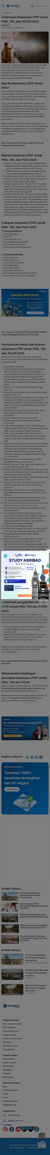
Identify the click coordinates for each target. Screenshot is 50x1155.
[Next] (46, 602)
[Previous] (41, 602)
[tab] (2, 602)
